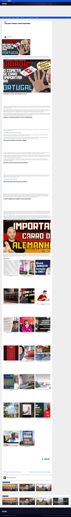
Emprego (17, 17)
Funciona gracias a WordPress (5, 515)
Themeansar (15, 515)
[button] (68, 17)
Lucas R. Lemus (10, 36)
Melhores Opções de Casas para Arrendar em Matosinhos (10, 488)
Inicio (6, 17)
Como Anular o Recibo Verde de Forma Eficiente (60, 502)
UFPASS (4, 3)
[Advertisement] (35, 11)
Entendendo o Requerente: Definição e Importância (43, 488)
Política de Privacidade (62, 515)
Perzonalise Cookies (52, 515)
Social (13, 17)
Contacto (37, 17)
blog (3, 486)
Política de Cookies (58, 515)
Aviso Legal (46, 515)
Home (43, 515)
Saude (10, 17)
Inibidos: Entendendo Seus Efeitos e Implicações (26, 488)
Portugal (22, 17)
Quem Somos (31, 17)
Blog (27, 17)
